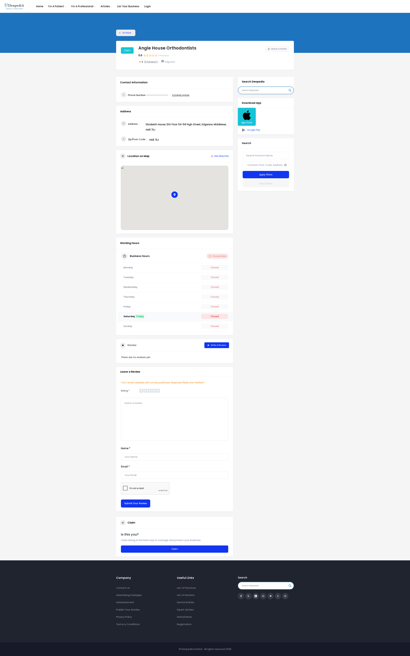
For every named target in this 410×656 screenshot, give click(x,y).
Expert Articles (185, 609)
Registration (184, 624)
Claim (127, 50)
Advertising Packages (129, 595)
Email (125, 466)
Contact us (123, 588)
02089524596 (180, 95)
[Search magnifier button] (290, 90)
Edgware (170, 61)
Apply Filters (265, 174)
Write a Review (218, 345)
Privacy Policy (124, 617)
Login (147, 6)
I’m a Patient (56, 6)
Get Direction (221, 156)
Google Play (253, 130)
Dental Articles (185, 602)
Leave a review (279, 48)
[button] (174, 194)
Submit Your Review (135, 503)
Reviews (164, 55)
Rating (125, 390)
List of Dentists (186, 595)
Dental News (184, 617)
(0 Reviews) (151, 62)
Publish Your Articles (128, 609)
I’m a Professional (82, 6)
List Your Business (128, 6)
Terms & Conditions (128, 624)
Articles (105, 6)
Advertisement (125, 602)
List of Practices (186, 588)
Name (125, 448)
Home (39, 6)
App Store (246, 122)
